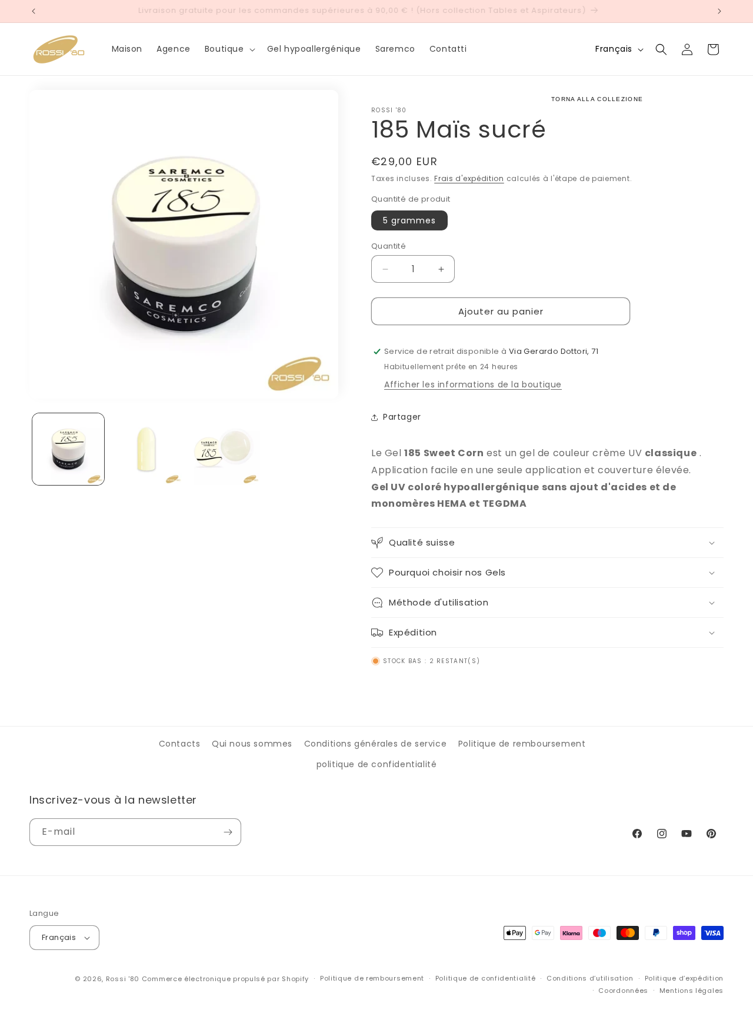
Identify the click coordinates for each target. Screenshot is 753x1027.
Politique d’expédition (684, 978)
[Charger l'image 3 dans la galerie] (224, 449)
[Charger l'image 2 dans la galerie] (146, 449)
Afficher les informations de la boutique (473, 384)
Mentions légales (691, 990)
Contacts (180, 744)
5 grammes (409, 220)
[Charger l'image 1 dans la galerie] (68, 449)
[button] (229, 48)
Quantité (388, 246)
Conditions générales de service (375, 744)
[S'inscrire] (228, 832)
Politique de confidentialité (485, 978)
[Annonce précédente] (33, 11)
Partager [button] (402, 417)
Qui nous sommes (252, 744)
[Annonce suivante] (719, 11)
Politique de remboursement (522, 744)
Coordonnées (623, 990)
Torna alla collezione (597, 99)
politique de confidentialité (376, 764)
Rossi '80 (122, 978)
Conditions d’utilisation (590, 978)
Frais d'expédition (469, 178)
